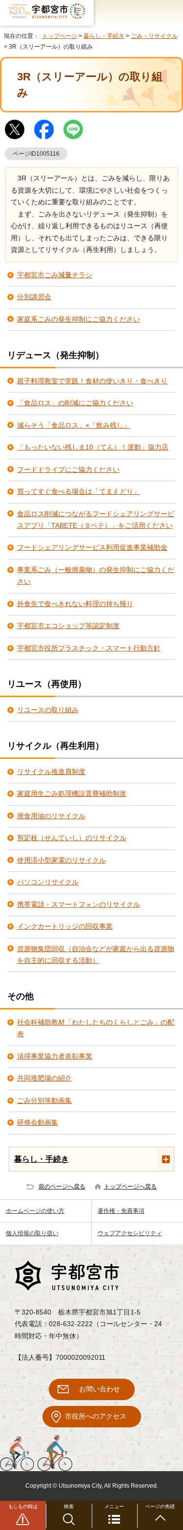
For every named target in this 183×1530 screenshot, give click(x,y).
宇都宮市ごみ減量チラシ (54, 275)
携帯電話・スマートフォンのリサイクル (78, 904)
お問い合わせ (99, 1389)
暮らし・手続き (103, 36)
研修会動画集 (37, 1122)
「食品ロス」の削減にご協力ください (75, 403)
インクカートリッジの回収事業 (65, 926)
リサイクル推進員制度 (51, 771)
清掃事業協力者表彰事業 (54, 1056)
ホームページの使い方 (35, 1210)
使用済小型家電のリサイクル (61, 860)
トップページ (59, 36)
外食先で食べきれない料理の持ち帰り (75, 604)
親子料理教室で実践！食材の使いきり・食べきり (92, 381)
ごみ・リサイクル (154, 36)
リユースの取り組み (48, 710)
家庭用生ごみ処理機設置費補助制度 (71, 793)
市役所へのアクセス (95, 1416)
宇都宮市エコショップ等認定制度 (68, 626)
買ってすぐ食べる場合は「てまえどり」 (78, 491)
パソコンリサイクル (48, 882)
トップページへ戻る (130, 1186)
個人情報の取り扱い (32, 1233)
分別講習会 (34, 297)
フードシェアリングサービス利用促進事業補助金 (92, 547)
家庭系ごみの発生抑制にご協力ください (78, 319)
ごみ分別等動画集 (44, 1100)
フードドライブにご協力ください (68, 469)
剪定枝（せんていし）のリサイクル (71, 838)
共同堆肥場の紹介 (44, 1078)
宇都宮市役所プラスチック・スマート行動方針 (89, 648)
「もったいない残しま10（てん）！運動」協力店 (92, 447)
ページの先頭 (160, 1506)
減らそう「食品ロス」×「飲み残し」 (73, 425)
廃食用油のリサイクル (51, 816)
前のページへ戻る (62, 1186)
